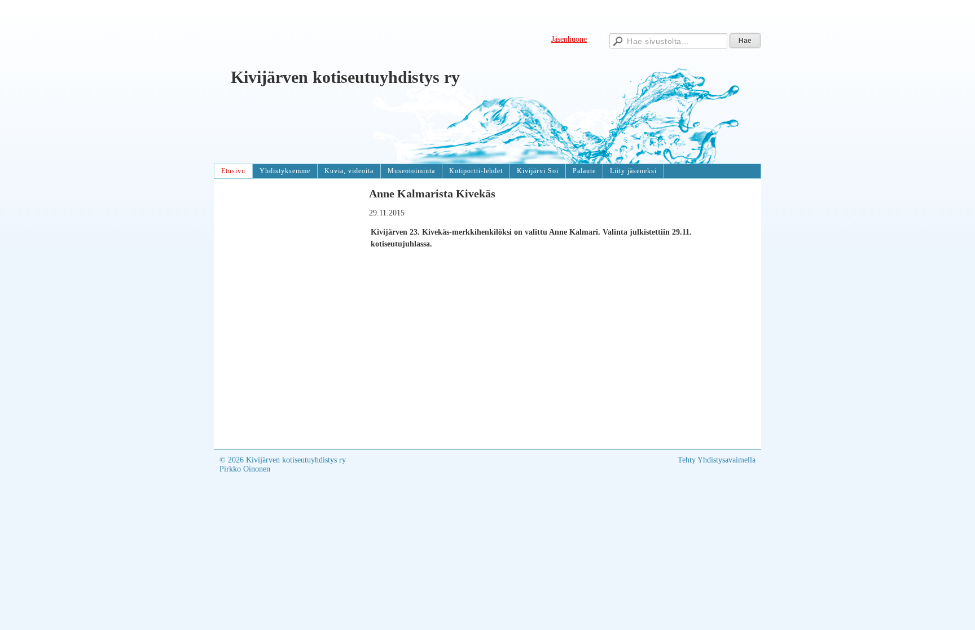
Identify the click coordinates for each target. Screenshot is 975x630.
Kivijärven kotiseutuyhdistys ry (345, 77)
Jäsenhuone (569, 39)
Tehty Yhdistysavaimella (717, 460)
